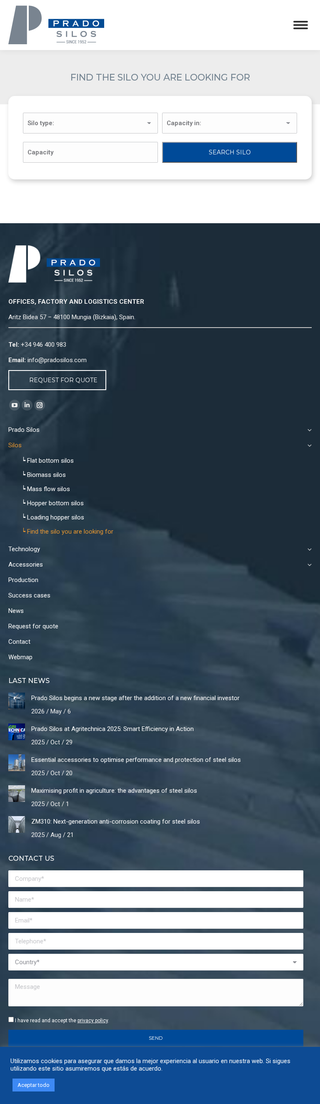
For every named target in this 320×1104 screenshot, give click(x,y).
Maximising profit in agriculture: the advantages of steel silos (114, 790)
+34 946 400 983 (43, 344)
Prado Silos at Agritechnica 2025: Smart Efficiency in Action (112, 729)
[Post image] (16, 701)
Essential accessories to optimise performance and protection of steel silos (136, 760)
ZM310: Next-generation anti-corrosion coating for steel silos (115, 821)
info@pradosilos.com (57, 360)
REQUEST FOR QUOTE (63, 380)
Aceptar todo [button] (34, 1085)
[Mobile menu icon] (301, 25)
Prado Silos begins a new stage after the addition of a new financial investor (135, 698)
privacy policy (93, 1020)
